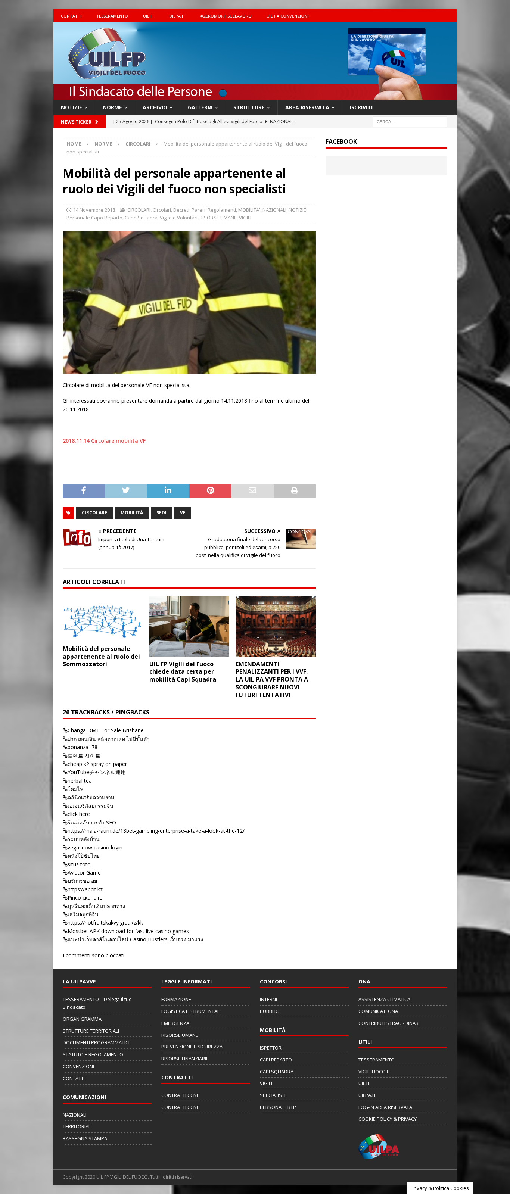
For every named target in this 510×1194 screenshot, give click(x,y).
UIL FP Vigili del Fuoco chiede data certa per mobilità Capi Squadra (182, 672)
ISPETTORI (271, 1047)
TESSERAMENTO (112, 16)
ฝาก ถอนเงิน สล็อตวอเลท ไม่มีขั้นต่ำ (109, 738)
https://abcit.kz (85, 889)
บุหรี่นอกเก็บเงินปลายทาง (96, 906)
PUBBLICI (270, 1011)
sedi (161, 512)
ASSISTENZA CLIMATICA (384, 999)
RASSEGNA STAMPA (85, 1138)
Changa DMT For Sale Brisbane (106, 730)
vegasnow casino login (95, 847)
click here (79, 813)
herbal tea (80, 780)
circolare (94, 512)
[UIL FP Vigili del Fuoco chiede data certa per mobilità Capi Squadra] (189, 626)
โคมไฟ (76, 788)
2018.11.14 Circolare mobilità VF (104, 440)
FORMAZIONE (176, 999)
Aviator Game (84, 872)
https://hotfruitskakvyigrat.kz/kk (105, 922)
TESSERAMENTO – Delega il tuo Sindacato (97, 1003)
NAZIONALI (274, 209)
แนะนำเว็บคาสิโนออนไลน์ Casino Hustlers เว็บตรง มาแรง (135, 939)
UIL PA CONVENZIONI (287, 16)
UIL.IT (148, 16)
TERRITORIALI (77, 1126)
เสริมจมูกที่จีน (83, 914)
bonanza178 (82, 747)
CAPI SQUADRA (276, 1071)
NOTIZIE (71, 107)
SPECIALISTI (273, 1095)
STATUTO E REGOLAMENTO (93, 1054)
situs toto (79, 864)
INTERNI (268, 999)
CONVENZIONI (78, 1066)
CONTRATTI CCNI (179, 1095)
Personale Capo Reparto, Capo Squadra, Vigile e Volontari (132, 217)
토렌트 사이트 (84, 755)
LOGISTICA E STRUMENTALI (191, 1011)
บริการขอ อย (82, 880)
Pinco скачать (85, 897)
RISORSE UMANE (218, 217)
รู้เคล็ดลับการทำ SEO (92, 822)
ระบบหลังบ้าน (84, 838)
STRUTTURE (249, 107)
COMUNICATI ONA (378, 1011)
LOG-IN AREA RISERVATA (385, 1107)
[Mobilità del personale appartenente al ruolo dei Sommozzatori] (103, 618)
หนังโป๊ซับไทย (84, 855)
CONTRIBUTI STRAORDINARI (389, 1023)
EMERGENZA (175, 1023)
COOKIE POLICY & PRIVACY (387, 1119)
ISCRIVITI (361, 107)
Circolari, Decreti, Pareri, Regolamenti (194, 209)
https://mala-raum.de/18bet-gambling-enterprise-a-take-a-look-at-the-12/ (156, 830)
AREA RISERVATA (307, 107)
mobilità (132, 512)
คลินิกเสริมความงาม (91, 797)
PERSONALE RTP (278, 1107)
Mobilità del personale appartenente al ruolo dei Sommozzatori (101, 656)
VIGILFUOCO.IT (374, 1071)
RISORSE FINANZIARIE (185, 1058)
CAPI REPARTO (276, 1059)
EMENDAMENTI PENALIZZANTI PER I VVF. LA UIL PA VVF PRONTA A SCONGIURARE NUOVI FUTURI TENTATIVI (272, 679)
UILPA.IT (177, 16)
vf (183, 512)
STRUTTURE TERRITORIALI (91, 1031)
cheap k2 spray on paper (97, 763)
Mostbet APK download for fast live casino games (128, 931)
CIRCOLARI (138, 209)
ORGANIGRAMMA (82, 1019)
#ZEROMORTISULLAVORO (226, 16)
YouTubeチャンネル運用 (97, 772)
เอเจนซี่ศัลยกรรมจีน (90, 805)
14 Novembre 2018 (94, 209)
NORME (112, 107)
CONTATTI (71, 16)
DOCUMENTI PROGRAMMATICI (96, 1042)
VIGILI (245, 217)
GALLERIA (200, 107)
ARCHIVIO (155, 107)
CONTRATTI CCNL (180, 1107)
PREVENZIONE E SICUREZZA (192, 1046)
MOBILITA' (249, 209)
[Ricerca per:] (410, 121)
